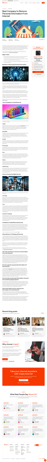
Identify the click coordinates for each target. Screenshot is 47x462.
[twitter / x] (42, 39)
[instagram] (40, 458)
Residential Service (16, 447)
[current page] (39, 39)
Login (43, 2)
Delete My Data (29, 452)
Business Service (16, 449)
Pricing (30, 2)
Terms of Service (18, 458)
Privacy (28, 450)
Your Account (12, 449)
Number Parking (17, 452)
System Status (12, 446)
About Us (28, 447)
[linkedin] (41, 39)
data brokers (11, 269)
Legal (27, 449)
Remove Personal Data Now (13, 52)
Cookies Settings (23, 458)
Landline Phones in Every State (23, 447)
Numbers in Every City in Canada (22, 453)
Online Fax (16, 453)
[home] (4, 2)
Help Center (11, 447)
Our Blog (28, 446)
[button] (22, 3)
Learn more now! (4, 100)
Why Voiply (34, 2)
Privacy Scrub (23, 125)
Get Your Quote (38, 71)
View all (42, 313)
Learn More (5, 359)
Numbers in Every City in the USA (23, 450)
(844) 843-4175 (39, 74)
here (18, 232)
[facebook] (44, 39)
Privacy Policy (13, 458)
